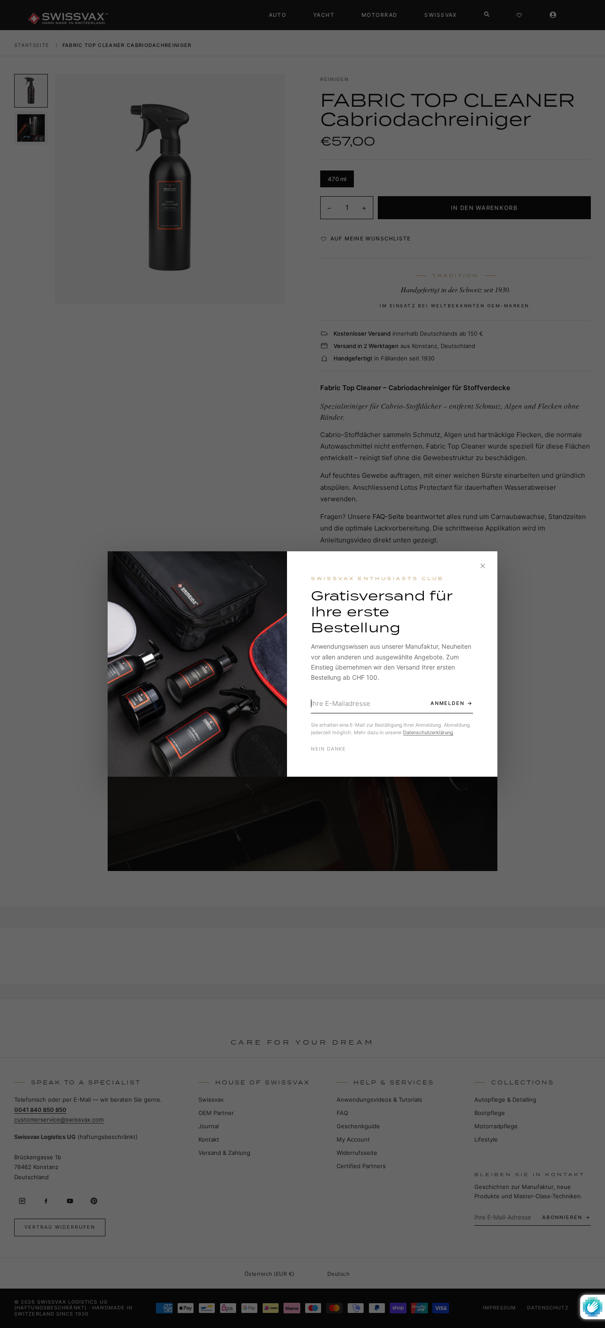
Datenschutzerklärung (428, 732)
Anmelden (447, 703)
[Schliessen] (482, 566)
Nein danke (328, 749)
